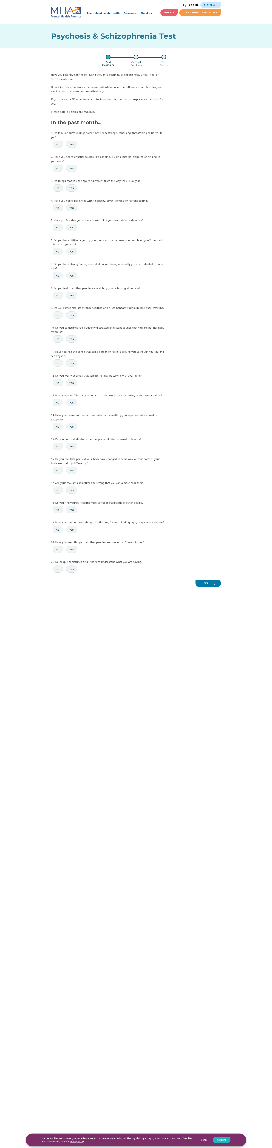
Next (205, 583)
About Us (146, 13)
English (211, 5)
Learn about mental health (103, 13)
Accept (222, 1140)
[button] (185, 5)
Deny (204, 1140)
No (58, 144)
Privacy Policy (77, 1141)
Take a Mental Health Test (200, 12)
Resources (130, 13)
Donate (169, 12)
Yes (71, 144)
